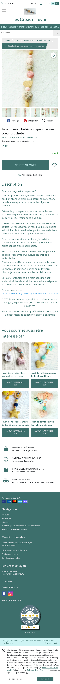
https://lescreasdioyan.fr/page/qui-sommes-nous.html (30, 293)
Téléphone (7, 581)
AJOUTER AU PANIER (25, 165)
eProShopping (7, 643)
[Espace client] (41, 3)
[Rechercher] (56, 33)
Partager (15, 120)
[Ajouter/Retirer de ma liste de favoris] (54, 165)
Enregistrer (32, 120)
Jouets (17, 40)
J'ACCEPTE (45, 679)
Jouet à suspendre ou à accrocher (37, 40)
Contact (34, 3)
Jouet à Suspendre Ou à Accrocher (19, 137)
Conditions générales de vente (15, 529)
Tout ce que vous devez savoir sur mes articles (21, 526)
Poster (49, 120)
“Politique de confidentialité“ (38, 670)
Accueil (7, 40)
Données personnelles (11, 558)
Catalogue (7, 518)
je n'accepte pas (15, 679)
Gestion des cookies (10, 554)
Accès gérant (51, 643)
